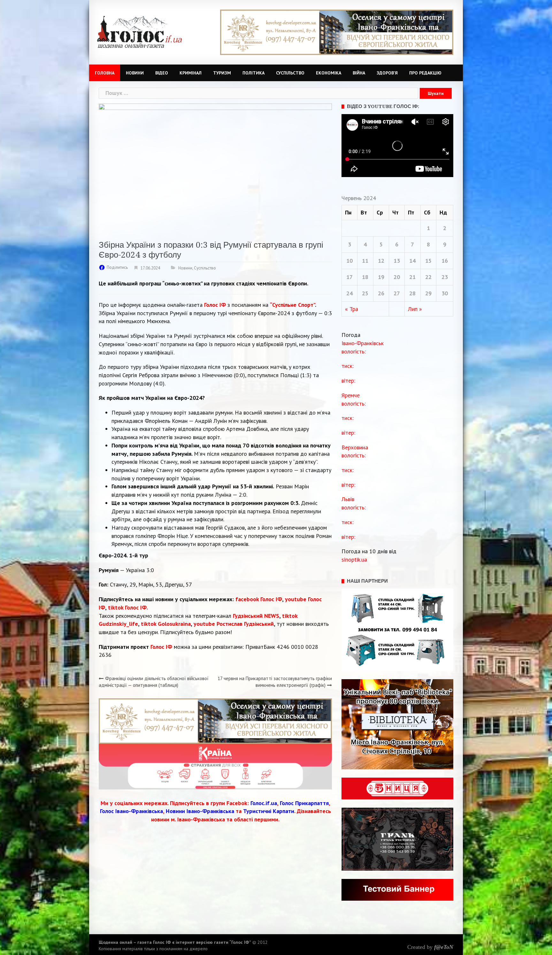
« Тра (351, 309)
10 (349, 260)
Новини (135, 73)
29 (428, 293)
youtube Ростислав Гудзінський (234, 623)
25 (365, 293)
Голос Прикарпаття (304, 803)
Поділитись (117, 267)
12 (381, 260)
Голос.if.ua (263, 803)
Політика (253, 73)
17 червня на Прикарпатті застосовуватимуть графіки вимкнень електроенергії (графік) (275, 681)
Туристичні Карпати (268, 811)
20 (397, 277)
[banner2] (215, 766)
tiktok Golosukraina (166, 623)
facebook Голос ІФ (258, 599)
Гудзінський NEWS (256, 615)
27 (397, 293)
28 (412, 293)
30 (444, 293)
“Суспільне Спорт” (292, 304)
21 (412, 277)
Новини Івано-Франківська (200, 811)
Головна (104, 73)
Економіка (328, 73)
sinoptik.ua (354, 559)
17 (349, 277)
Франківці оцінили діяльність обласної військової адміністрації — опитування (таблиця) (154, 681)
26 (381, 293)
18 (365, 277)
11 (365, 260)
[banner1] (336, 31)
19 (381, 277)
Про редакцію (425, 73)
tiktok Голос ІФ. (128, 607)
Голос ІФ (215, 304)
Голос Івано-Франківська (131, 811)
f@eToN (443, 947)
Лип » (415, 309)
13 (397, 260)
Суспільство (290, 73)
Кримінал (191, 73)
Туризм (222, 73)
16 (444, 260)
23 (444, 277)
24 (349, 293)
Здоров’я (387, 73)
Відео (161, 73)
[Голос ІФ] (139, 31)
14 (412, 260)
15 (428, 260)
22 (428, 277)
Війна (359, 73)
